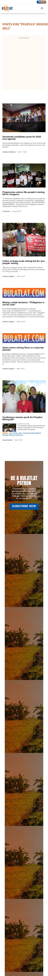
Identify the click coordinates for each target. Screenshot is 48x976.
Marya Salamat (7, 440)
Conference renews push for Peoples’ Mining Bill (24, 411)
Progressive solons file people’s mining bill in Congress (24, 188)
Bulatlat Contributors (9, 152)
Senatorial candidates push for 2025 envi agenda (24, 128)
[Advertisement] (24, 64)
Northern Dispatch (8, 276)
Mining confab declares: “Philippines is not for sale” (24, 305)
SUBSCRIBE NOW (24, 506)
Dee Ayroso (6, 211)
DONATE (41, 2)
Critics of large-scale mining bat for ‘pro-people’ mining (24, 250)
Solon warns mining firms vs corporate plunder (24, 352)
